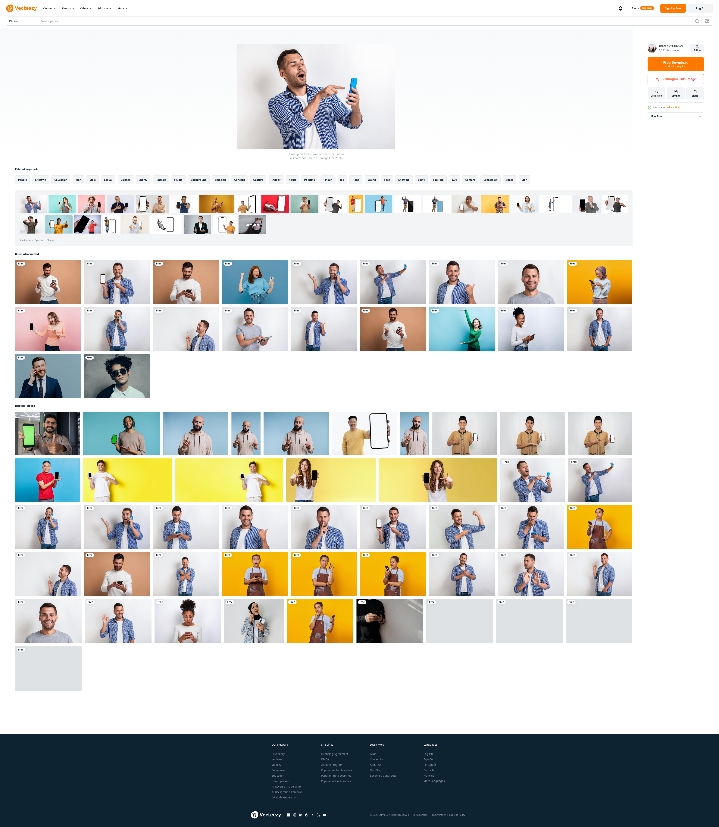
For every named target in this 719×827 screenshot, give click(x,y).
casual (108, 180)
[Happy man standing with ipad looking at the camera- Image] (255, 329)
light (421, 180)
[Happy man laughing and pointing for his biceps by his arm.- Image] (462, 527)
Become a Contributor (384, 775)
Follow (697, 50)
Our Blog (375, 770)
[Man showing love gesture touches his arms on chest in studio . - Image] (462, 574)
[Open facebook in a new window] (288, 814)
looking (438, 180)
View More (252, 224)
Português (430, 764)
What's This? (673, 107)
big (342, 180)
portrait (161, 180)
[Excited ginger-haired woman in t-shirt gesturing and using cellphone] (255, 282)
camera (470, 180)
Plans (635, 8)
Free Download (675, 64)
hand (355, 180)
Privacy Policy (438, 814)
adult (292, 180)
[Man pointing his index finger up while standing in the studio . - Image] (599, 574)
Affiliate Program (331, 764)
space (509, 180)
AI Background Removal (287, 792)
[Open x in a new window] (318, 814)
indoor (276, 180)
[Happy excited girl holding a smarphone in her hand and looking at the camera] (48, 329)
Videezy (276, 764)
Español (428, 759)
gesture (258, 180)
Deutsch (429, 770)
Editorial (103, 8)
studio (178, 180)
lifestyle (40, 180)
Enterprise (278, 770)
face (387, 180)
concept (239, 180)
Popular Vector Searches (336, 770)
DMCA (325, 759)
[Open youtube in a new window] (324, 814)
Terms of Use (420, 814)
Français (429, 775)
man (78, 180)
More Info (656, 116)
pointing (309, 180)
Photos (66, 8)
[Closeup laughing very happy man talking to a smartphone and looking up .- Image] (324, 282)
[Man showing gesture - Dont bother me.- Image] (531, 574)
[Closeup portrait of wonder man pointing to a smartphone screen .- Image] (532, 480)
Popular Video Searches (336, 781)
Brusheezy (278, 754)
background (199, 180)
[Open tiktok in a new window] (312, 814)
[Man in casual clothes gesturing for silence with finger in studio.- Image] (324, 527)
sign (524, 180)
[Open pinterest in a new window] (306, 814)
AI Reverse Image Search (287, 786)
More (120, 8)
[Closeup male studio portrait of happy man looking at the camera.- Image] (531, 282)
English (428, 754)
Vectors (48, 8)
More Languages (434, 780)
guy (454, 180)
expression (490, 180)
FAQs (373, 754)
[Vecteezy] (21, 8)
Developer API (280, 781)
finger (328, 180)
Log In (700, 8)
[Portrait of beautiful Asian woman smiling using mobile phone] (599, 282)
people (22, 180)
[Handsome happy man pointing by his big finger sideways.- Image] (324, 329)
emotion (220, 180)
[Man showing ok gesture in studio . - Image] (118, 621)
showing (404, 180)
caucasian (60, 180)
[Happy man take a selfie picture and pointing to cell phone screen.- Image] (393, 282)
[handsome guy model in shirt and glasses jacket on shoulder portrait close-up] (117, 376)
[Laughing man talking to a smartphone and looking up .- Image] (117, 329)
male (92, 180)
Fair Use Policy (457, 814)
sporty (143, 180)
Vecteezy (277, 759)
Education (278, 775)
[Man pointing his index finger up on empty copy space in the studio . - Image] (186, 329)
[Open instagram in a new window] (294, 814)
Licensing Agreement (334, 754)
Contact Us (376, 759)
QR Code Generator (284, 797)
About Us (375, 764)
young (372, 180)
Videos (84, 8)
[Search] (697, 21)
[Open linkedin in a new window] (300, 814)
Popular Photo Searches (336, 775)
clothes (125, 180)
